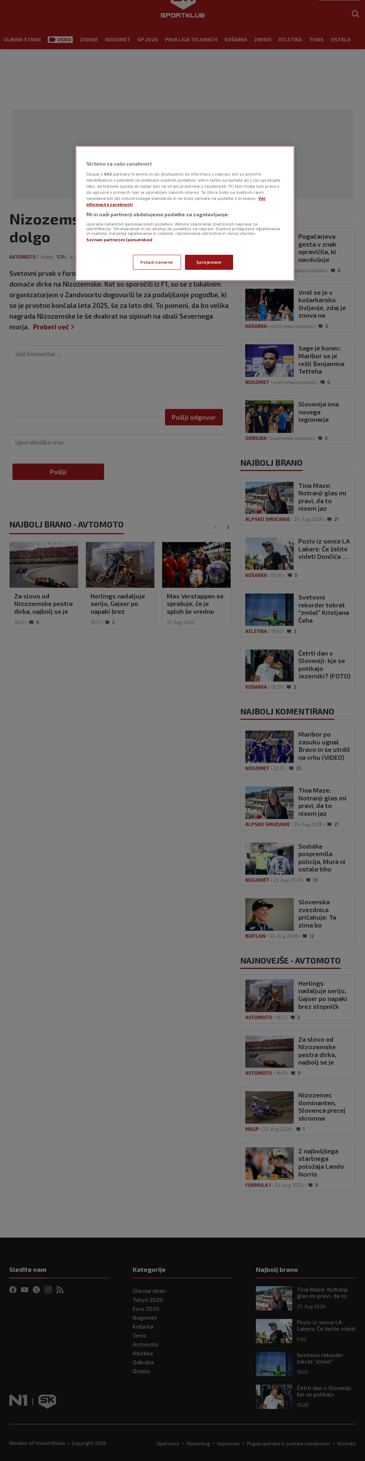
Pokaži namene (156, 262)
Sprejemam (208, 262)
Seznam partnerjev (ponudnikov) (119, 239)
